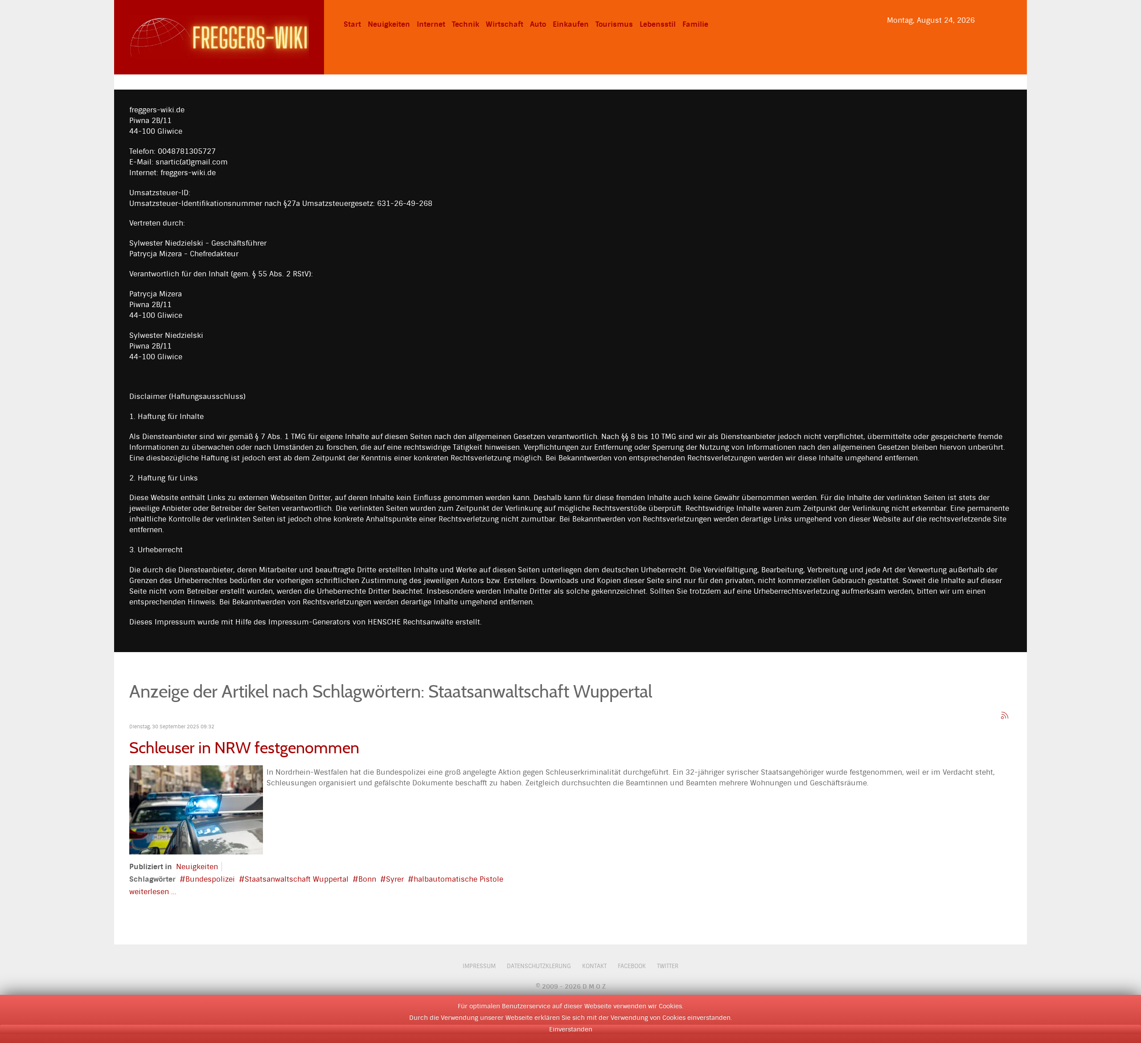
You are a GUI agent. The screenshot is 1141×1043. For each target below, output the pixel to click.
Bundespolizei (210, 879)
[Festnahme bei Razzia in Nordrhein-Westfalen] (196, 809)
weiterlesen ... (152, 891)
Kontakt (594, 966)
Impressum (479, 966)
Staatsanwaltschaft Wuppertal (297, 879)
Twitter (667, 966)
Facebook (632, 966)
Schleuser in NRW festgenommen (244, 748)
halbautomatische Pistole (458, 879)
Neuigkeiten (197, 866)
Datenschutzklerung (539, 966)
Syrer (395, 879)
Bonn (367, 879)
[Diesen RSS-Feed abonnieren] (1004, 715)
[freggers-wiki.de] (219, 36)
